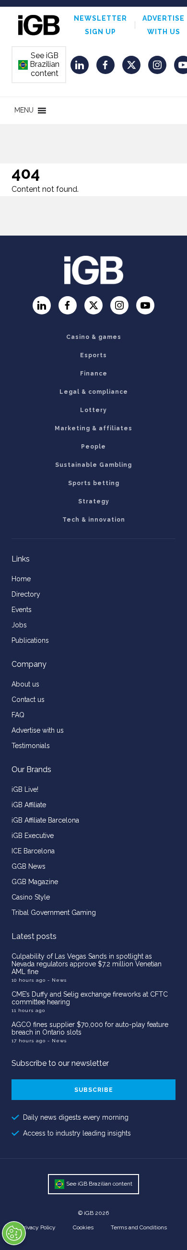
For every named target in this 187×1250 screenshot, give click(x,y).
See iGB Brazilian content (39, 64)
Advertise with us (38, 730)
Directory (26, 594)
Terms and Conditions (139, 1227)
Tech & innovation (93, 519)
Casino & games (93, 337)
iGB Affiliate (29, 805)
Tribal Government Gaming (54, 912)
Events (22, 609)
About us (25, 684)
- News (57, 980)
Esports (93, 355)
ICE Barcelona (33, 851)
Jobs (19, 625)
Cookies (83, 1227)
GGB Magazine (35, 882)
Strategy (93, 501)
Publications (30, 640)
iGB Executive (33, 835)
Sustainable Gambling (93, 465)
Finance (93, 373)
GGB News (29, 866)
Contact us (28, 699)
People (93, 446)
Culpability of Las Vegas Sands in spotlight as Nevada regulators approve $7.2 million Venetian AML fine (87, 963)
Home (21, 579)
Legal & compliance (93, 391)
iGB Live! (25, 789)
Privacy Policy (38, 1227)
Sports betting (93, 483)
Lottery (93, 410)
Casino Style (31, 897)
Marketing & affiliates (93, 428)
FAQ (18, 715)
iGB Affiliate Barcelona (45, 820)
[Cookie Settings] (14, 1233)
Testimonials (31, 746)
